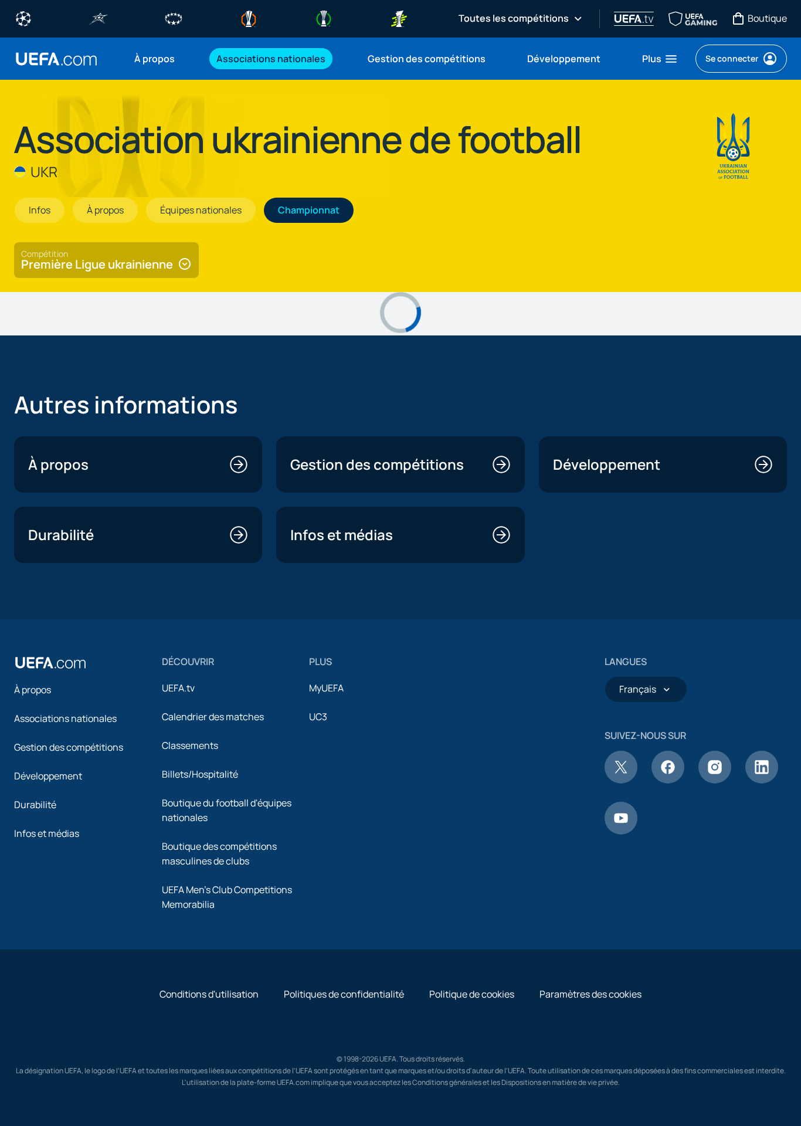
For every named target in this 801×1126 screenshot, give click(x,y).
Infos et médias (46, 833)
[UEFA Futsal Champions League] (98, 17)
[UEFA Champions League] (23, 17)
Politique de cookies (471, 994)
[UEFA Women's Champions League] (173, 17)
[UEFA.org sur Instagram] (714, 780)
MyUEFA (326, 687)
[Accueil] (50, 663)
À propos (32, 689)
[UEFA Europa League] (248, 17)
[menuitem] (161, 59)
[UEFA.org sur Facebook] (667, 780)
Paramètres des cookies (590, 994)
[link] (154, 59)
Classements (190, 745)
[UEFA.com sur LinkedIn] (761, 780)
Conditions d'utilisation (209, 994)
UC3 (318, 716)
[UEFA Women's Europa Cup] (398, 17)
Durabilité (35, 804)
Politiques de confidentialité (344, 994)
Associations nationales (65, 718)
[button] (660, 59)
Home (56, 59)
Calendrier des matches (213, 716)
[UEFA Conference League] (323, 17)
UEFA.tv (178, 687)
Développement (48, 775)
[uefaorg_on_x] (621, 780)
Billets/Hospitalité (200, 774)
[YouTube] (621, 831)
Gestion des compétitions (68, 747)
